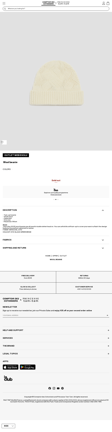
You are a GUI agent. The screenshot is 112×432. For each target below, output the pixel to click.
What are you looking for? (16, 8)
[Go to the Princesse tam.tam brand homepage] (63, 3)
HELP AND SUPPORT (13, 330)
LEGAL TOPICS (10, 354)
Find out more (56, 194)
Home (47, 256)
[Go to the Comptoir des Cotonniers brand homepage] (48, 3)
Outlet (63, 256)
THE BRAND (8, 346)
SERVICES (8, 338)
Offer (55, 256)
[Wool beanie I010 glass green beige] (56, 81)
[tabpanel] (56, 192)
